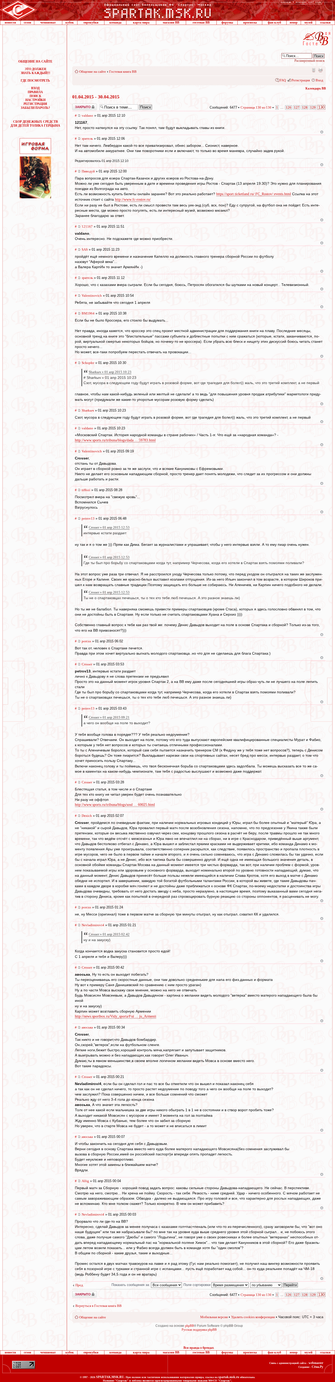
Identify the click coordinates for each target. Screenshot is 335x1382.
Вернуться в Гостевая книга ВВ (98, 1306)
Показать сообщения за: (131, 1285)
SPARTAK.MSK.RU (110, 1377)
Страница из (256, 107)
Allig (85, 1181)
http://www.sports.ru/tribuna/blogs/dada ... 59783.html (115, 440)
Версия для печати (320, 70)
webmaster (316, 1363)
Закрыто (77, 105)
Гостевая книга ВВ (123, 72)
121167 (87, 226)
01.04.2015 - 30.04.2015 (95, 96)
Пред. (79, 1285)
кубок (69, 22)
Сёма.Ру (317, 1367)
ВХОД (35, 88)
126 (288, 107)
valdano (87, 115)
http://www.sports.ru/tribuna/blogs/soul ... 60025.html (115, 805)
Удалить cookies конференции (253, 1317)
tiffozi (86, 490)
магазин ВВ (171, 22)
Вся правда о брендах (198, 1348)
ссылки (325, 22)
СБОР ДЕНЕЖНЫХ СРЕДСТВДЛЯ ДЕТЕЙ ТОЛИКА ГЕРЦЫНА (35, 123)
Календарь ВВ (315, 88)
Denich (87, 816)
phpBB (189, 1326)
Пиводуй (88, 171)
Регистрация (301, 80)
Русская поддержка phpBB (199, 1330)
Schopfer (88, 363)
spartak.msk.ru (228, 1377)
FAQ (283, 80)
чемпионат (48, 22)
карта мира (141, 22)
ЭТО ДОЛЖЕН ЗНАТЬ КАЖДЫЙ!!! (35, 71)
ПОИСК (35, 96)
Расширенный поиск (309, 61)
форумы (227, 22)
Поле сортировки (197, 1285)
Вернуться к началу (321, 132)
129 (313, 107)
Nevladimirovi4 (93, 925)
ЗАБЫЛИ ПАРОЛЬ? (35, 108)
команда (115, 22)
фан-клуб (274, 22)
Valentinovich (92, 295)
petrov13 (88, 518)
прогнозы (250, 22)
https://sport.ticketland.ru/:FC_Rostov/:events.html (253, 194)
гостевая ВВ (201, 22)
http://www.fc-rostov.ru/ (133, 199)
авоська (87, 1027)
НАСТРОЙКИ (35, 100)
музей (308, 22)
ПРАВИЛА (35, 92)
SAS (85, 249)
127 (296, 107)
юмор (294, 22)
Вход (319, 80)
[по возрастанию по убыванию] (274, 1285)
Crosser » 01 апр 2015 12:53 (109, 527)
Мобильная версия (313, 70)
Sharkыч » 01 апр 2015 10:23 (110, 372)
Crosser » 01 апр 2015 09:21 (109, 717)
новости (10, 22)
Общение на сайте (92, 72)
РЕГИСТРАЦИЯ (35, 104)
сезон (27, 22)
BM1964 (88, 313)
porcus (86, 641)
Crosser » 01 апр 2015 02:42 (109, 934)
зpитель (87, 139)
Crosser (87, 664)
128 (305, 107)
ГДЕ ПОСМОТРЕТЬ (35, 80)
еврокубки (90, 22)
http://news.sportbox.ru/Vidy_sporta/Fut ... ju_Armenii (115, 1016)
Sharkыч (88, 410)
